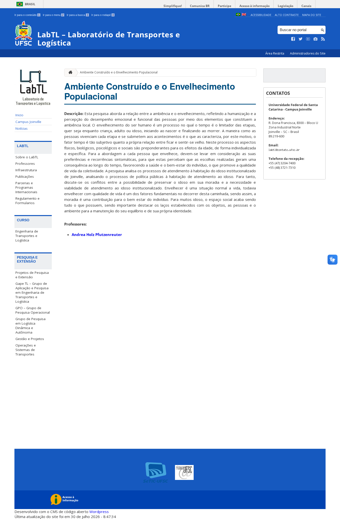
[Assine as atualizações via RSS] (323, 39)
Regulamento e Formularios (27, 200)
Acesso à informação (254, 6)
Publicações (24, 176)
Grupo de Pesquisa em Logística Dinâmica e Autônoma (30, 326)
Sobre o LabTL (26, 157)
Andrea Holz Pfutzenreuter (97, 234)
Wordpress (99, 511)
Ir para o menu (53, 14)
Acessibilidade (261, 15)
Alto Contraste (287, 15)
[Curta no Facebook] (293, 39)
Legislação (285, 6)
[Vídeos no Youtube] (308, 39)
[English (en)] (244, 15)
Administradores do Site (308, 53)
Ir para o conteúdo (27, 14)
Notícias (21, 128)
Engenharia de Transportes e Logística (26, 235)
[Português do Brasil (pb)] (238, 15)
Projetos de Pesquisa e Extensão (32, 274)
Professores (25, 163)
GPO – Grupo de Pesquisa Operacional (32, 310)
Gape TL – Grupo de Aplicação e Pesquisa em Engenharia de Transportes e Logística (32, 292)
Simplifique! (173, 6)
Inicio (19, 115)
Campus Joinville (28, 121)
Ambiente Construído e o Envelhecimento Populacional (119, 72)
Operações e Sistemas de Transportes (25, 349)
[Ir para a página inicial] (69, 72)
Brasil (30, 4)
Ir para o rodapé (102, 14)
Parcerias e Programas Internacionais (26, 187)
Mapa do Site (311, 15)
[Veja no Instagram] (316, 39)
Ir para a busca (77, 14)
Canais (306, 6)
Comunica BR (200, 6)
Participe (224, 6)
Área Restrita (275, 53)
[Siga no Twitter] (301, 39)
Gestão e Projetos (29, 339)
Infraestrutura (26, 170)
